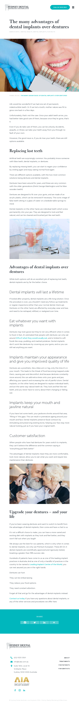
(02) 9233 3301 (20, 657)
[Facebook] (25, 622)
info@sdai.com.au (21, 662)
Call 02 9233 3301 (60, 7)
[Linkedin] (44, 622)
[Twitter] (34, 622)
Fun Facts (51, 32)
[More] (54, 622)
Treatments (64, 661)
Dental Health (26, 32)
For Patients (64, 665)
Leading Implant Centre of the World (46, 564)
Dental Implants (39, 32)
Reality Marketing (52, 700)
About (67, 658)
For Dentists (64, 668)
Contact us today (17, 598)
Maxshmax (63, 700)
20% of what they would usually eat (31, 338)
